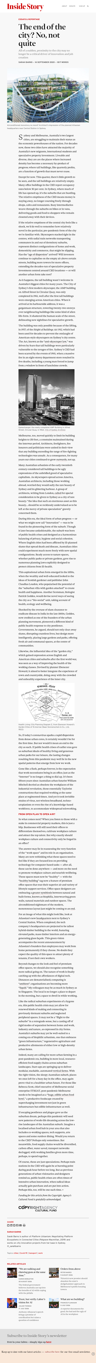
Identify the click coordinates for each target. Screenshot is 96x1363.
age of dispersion (37, 254)
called (58, 493)
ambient (24, 983)
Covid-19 (23, 1253)
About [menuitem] (64, 6)
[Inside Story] (27, 7)
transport (33, 1253)
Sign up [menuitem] (82, 6)
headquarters (43, 918)
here (48, 1342)
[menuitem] (88, 6)
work (40, 1253)
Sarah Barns (25, 62)
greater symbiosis (42, 892)
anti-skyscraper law (55, 341)
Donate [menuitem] (72, 6)
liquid (23, 987)
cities (16, 1253)
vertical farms (60, 1070)
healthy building (29, 880)
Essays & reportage (29, 19)
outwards (61, 459)
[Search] (87, 10)
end (73, 908)
